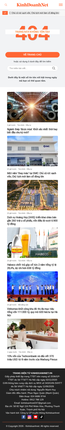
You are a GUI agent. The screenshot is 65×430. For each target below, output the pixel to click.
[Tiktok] (41, 417)
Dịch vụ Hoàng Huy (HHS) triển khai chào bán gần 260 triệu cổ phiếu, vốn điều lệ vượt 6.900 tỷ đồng (32, 220)
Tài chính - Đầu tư (24, 125)
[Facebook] (23, 417)
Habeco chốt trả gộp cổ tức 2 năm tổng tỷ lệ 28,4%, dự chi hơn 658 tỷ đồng (31, 266)
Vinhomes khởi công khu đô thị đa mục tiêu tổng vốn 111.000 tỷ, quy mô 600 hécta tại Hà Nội (32, 312)
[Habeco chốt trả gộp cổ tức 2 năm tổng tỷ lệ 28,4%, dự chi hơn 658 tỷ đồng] (32, 242)
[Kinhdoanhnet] (32, 4)
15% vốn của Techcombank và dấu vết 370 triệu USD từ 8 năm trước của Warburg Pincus (32, 358)
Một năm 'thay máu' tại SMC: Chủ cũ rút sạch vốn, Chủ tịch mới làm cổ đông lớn (31, 175)
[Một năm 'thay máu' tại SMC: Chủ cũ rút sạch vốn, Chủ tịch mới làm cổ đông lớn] (32, 151)
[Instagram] (29, 417)
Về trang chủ (32, 54)
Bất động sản (23, 305)
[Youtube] (35, 417)
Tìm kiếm (54, 68)
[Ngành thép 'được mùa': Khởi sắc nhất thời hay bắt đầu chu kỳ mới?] (32, 107)
